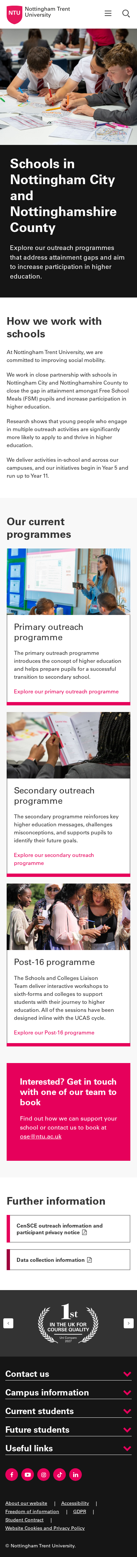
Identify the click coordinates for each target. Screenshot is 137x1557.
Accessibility (75, 1503)
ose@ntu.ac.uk (41, 1136)
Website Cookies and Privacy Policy (45, 1528)
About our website (26, 1503)
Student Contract (24, 1519)
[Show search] (127, 14)
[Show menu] (108, 14)
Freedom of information (32, 1511)
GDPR (79, 1511)
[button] (8, 1323)
